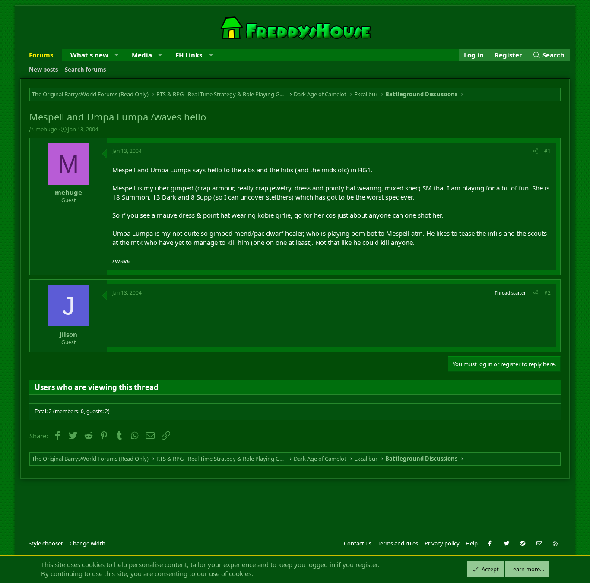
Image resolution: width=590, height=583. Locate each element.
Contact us (357, 543)
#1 (547, 151)
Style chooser (46, 543)
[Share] (535, 151)
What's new (89, 55)
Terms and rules (397, 543)
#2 (547, 292)
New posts (43, 69)
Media (142, 55)
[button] (116, 55)
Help (472, 543)
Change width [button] (87, 543)
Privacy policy (442, 543)
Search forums (85, 69)
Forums (41, 55)
